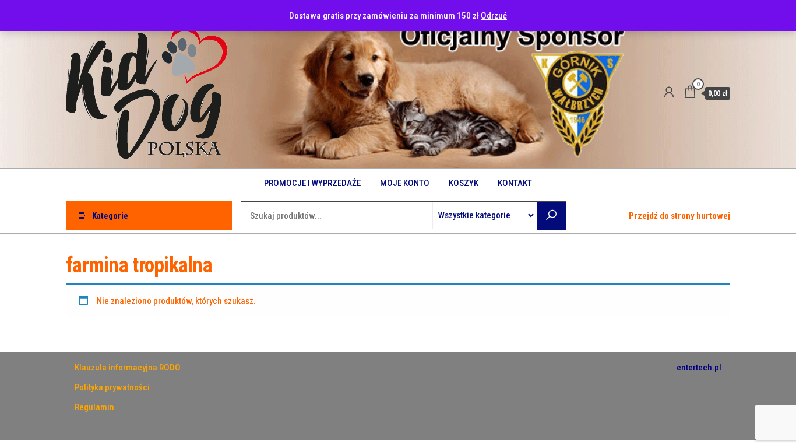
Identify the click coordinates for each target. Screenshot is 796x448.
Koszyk (463, 183)
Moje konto (404, 183)
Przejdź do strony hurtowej (679, 216)
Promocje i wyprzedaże (312, 183)
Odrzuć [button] (494, 15)
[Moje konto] (669, 92)
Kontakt (515, 183)
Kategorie (110, 216)
